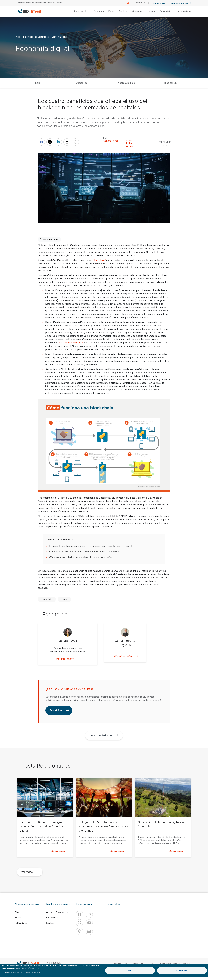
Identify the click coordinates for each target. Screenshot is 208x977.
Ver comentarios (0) (101, 735)
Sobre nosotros (81, 11)
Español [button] (138, 3)
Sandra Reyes (110, 140)
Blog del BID (171, 82)
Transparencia (158, 3)
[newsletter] (89, 931)
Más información (65, 658)
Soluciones (137, 11)
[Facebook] (79, 914)
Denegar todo (130, 970)
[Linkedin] (89, 914)
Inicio (18, 36)
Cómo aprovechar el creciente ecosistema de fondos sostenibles (84, 551)
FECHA (162, 139)
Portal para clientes (179, 3)
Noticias (18, 917)
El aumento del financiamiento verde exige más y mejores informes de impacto (91, 546)
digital (64, 599)
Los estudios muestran (71, 342)
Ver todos (27, 871)
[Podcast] (79, 931)
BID (48, 963)
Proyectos (99, 11)
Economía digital (59, 36)
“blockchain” (99, 260)
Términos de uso (120, 963)
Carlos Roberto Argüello (130, 143)
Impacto (151, 11)
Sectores (123, 11)
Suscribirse (56, 710)
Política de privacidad (12, 972)
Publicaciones (21, 923)
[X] (79, 922)
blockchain (47, 599)
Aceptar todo (182, 970)
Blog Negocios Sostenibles (36, 36)
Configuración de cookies (32, 972)
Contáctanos (52, 917)
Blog (17, 912)
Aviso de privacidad (139, 963)
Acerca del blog (126, 82)
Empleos (50, 923)
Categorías (81, 82)
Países (111, 11)
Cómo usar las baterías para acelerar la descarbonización (80, 557)
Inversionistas (184, 11)
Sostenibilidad (166, 11)
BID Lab (57, 963)
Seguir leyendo (59, 851)
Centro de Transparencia (57, 912)
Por (105, 138)
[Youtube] (89, 922)
